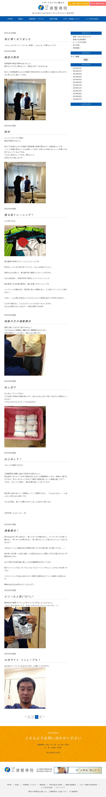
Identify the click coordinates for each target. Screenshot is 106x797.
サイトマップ (60, 787)
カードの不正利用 (79, 42)
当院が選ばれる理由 (55, 785)
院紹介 (20, 19)
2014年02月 (77, 82)
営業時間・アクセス (36, 19)
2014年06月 (77, 74)
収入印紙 (76, 45)
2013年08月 (77, 96)
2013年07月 (77, 99)
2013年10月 (77, 91)
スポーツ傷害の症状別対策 (88, 785)
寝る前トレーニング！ (19, 215)
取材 (7, 132)
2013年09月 (77, 93)
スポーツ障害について (71, 19)
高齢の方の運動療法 (17, 321)
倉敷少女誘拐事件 (79, 39)
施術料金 (42, 785)
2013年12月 (77, 85)
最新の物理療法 (71, 785)
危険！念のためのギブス (82, 37)
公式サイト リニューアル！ (22, 660)
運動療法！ (11, 530)
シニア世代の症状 (91, 19)
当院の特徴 (53, 19)
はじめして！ (13, 459)
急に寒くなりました (17, 39)
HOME (10, 19)
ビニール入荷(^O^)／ (19, 596)
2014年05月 (77, 77)
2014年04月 (77, 79)
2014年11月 (77, 68)
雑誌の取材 (11, 57)
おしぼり (10, 387)
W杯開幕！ (77, 48)
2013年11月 (77, 88)
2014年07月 (77, 71)
